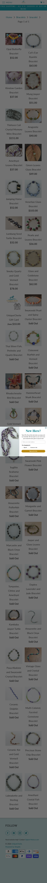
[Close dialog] (45, 427)
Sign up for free (33, 451)
